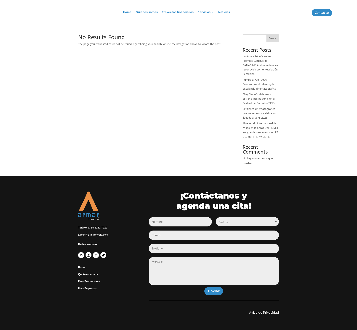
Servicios (204, 12)
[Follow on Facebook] (96, 255)
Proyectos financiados (178, 12)
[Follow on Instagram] (88, 255)
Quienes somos (147, 12)
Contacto (322, 12)
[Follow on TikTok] (103, 255)
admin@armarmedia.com (93, 234)
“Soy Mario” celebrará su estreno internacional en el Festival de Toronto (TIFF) (259, 98)
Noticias (224, 12)
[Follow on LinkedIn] (81, 255)
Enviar (214, 291)
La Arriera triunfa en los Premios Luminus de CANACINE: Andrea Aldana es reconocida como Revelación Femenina (260, 65)
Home (127, 12)
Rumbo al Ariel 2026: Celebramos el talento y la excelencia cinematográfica (259, 84)
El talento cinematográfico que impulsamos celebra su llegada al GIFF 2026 (259, 113)
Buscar (272, 38)
